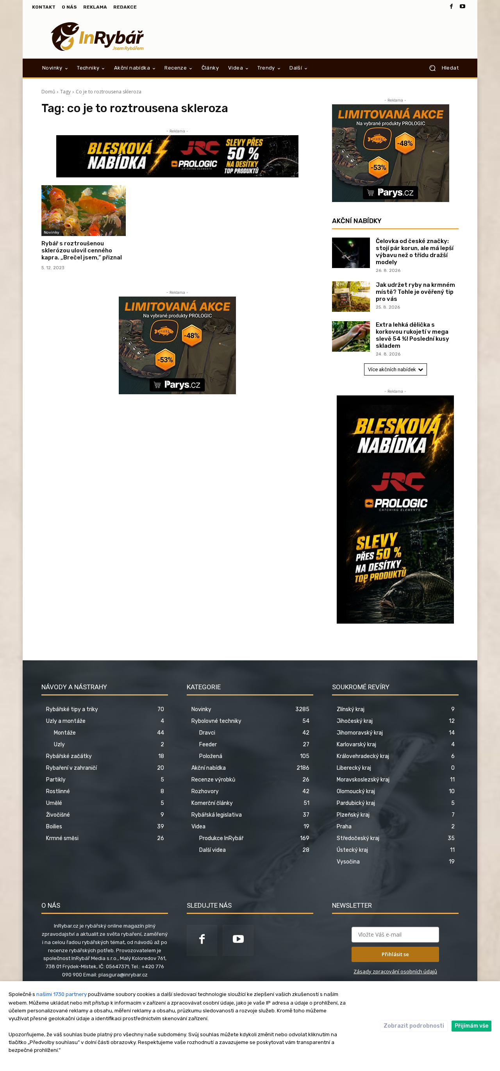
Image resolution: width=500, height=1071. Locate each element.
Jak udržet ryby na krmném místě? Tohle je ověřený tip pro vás (415, 291)
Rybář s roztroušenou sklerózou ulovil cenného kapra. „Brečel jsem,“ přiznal (81, 250)
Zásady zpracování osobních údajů (395, 971)
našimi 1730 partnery (61, 994)
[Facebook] (451, 7)
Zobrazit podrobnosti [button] (414, 1026)
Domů (48, 91)
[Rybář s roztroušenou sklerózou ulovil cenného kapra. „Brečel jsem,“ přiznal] (83, 210)
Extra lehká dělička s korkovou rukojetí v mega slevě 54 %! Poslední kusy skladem (412, 335)
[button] (441, 68)
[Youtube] (462, 7)
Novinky (51, 232)
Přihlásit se (395, 954)
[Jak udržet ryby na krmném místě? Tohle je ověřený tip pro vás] (351, 296)
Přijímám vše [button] (471, 1026)
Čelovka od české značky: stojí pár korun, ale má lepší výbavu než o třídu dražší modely (415, 252)
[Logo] (97, 36)
